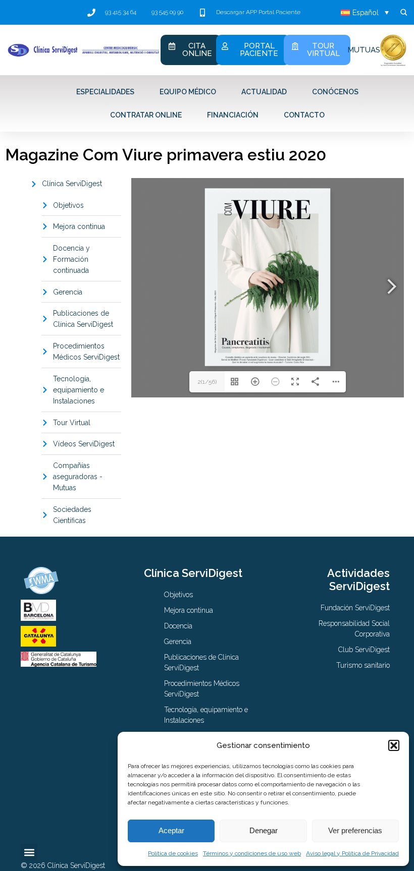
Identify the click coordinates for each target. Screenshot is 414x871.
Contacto (304, 115)
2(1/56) (207, 381)
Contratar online (146, 115)
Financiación (232, 115)
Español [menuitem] (365, 13)
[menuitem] (365, 12)
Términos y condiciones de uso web (252, 853)
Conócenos (335, 92)
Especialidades (105, 92)
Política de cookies (173, 853)
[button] (394, 745)
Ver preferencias (355, 830)
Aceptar (171, 830)
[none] (365, 12)
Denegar (263, 830)
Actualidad (264, 92)
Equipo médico (188, 92)
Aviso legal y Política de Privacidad (352, 853)
